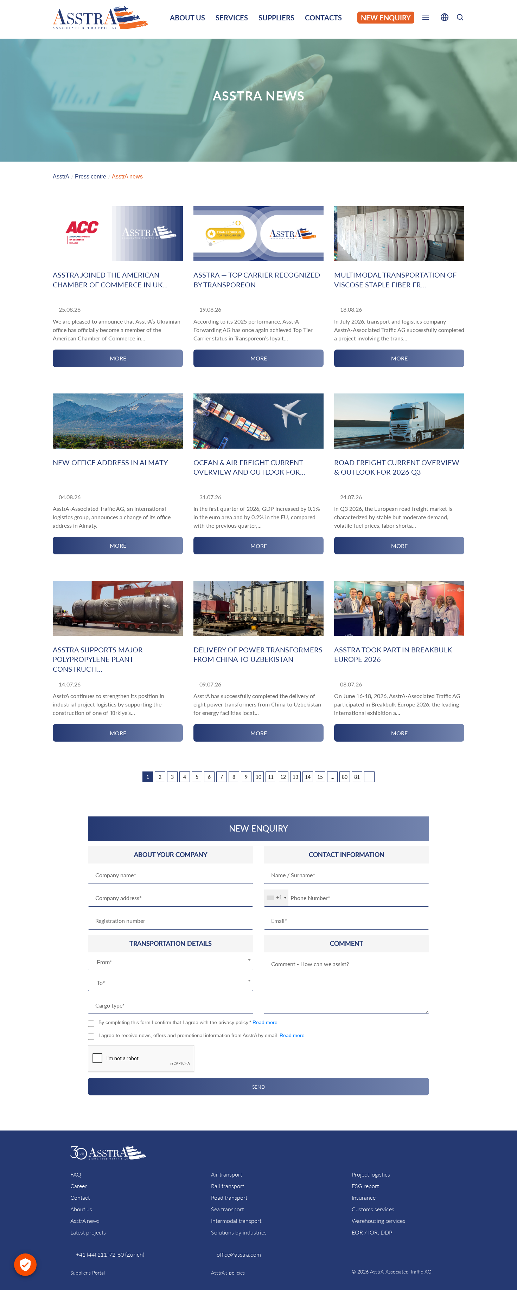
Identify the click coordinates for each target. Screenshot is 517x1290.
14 (308, 777)
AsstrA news (85, 1220)
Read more (265, 1022)
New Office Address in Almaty (110, 462)
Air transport (226, 1174)
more (118, 358)
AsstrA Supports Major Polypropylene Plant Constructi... (98, 659)
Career (78, 1185)
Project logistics (371, 1174)
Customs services (373, 1209)
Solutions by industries (239, 1232)
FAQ (75, 1174)
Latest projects (88, 1232)
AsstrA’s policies (228, 1273)
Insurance (364, 1197)
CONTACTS (323, 17)
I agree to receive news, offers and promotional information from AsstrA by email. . (202, 1035)
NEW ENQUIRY (386, 17)
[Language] (444, 19)
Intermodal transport (236, 1220)
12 (283, 777)
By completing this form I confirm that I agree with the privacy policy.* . (188, 1022)
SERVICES (232, 17)
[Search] (460, 18)
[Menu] (425, 19)
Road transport (229, 1197)
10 (258, 777)
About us (81, 1209)
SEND (258, 1087)
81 (357, 777)
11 (271, 777)
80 (344, 777)
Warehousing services (378, 1220)
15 (320, 777)
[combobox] (170, 962)
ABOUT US (187, 17)
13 (295, 777)
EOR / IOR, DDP (372, 1232)
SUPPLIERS (276, 17)
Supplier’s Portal (87, 1273)
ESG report (365, 1185)
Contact (80, 1197)
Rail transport (227, 1185)
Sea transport (227, 1209)
